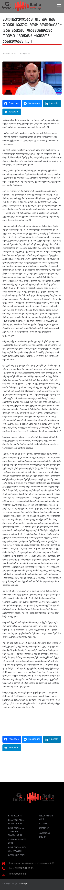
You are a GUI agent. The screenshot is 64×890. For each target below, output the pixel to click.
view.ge (24, 884)
